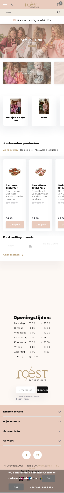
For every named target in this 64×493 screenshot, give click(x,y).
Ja (48, 478)
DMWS (41, 465)
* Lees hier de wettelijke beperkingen (27, 397)
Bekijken (15, 224)
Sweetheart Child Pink (39, 186)
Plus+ (50, 465)
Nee (16, 487)
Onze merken (11, 254)
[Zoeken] (59, 12)
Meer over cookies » (41, 487)
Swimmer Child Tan (12, 186)
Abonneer (42, 390)
